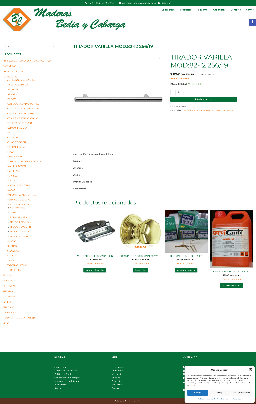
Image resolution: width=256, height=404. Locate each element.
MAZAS (11, 190)
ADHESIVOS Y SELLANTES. (21, 80)
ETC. (9, 132)
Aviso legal (237, 399)
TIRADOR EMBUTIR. (20, 227)
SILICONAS (13, 251)
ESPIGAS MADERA (17, 128)
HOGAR (11, 152)
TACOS (10, 260)
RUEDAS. (12, 246)
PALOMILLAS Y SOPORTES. (21, 195)
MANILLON (13, 176)
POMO (13, 212)
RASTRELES (9, 296)
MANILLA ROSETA (16, 166)
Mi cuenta (202, 10)
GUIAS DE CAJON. (16, 142)
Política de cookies (205, 399)
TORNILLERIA (14, 270)
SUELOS (7, 302)
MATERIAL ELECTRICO (19, 185)
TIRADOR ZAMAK (19, 236)
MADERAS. (8, 280)
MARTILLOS (13, 180)
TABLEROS (8, 307)
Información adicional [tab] (101, 154)
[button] (252, 22)
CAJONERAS (9, 66)
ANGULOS (12, 89)
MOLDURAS (9, 286)
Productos (185, 10)
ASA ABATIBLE (17, 207)
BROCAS (12, 99)
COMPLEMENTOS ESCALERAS (23, 108)
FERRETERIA (10, 76)
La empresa (168, 10)
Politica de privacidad (222, 399)
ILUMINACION (14, 156)
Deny (219, 392)
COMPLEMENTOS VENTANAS (22, 118)
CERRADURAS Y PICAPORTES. (23, 104)
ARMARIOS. (13, 94)
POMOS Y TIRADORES (19, 204)
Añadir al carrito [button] (95, 270)
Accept (197, 392)
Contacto (236, 10)
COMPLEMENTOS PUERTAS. (22, 113)
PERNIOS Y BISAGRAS (19, 199)
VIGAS (6, 323)
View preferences (241, 392)
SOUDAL (12, 255)
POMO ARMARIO (19, 217)
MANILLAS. (13, 171)
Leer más (140, 270)
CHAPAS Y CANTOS (13, 71)
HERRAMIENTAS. (16, 147)
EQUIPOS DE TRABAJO (19, 123)
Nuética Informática (133, 401)
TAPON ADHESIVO (17, 265)
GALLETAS (12, 137)
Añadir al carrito (203, 99)
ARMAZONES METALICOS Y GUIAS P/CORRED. (27, 61)
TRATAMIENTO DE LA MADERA (19, 318)
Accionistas (219, 10)
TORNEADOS (10, 312)
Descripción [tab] (80, 154)
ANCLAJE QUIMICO (17, 84)
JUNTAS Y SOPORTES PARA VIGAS (25, 161)
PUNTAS (11, 241)
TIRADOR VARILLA (19, 231)
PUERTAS (8, 291)
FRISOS (7, 275)
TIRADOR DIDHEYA (20, 222)
